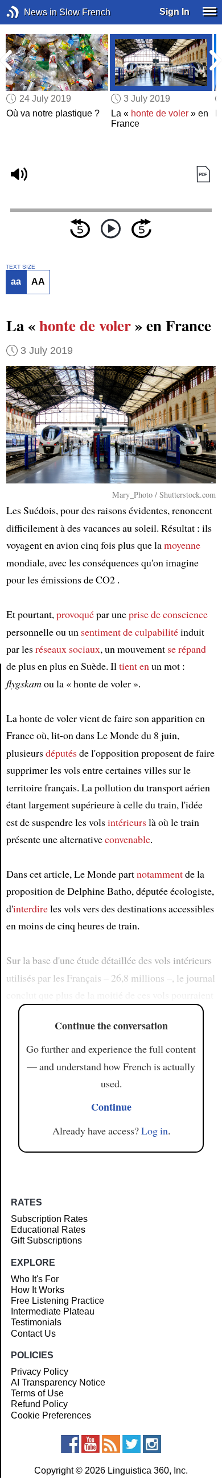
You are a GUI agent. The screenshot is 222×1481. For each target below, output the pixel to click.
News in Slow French (30, 12)
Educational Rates (48, 1229)
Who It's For (35, 1279)
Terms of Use (37, 1393)
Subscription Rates (49, 1219)
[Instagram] (152, 1444)
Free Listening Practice (57, 1300)
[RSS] (111, 1444)
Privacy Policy (39, 1371)
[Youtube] (90, 1444)
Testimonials (36, 1322)
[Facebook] (70, 1444)
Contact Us (33, 1333)
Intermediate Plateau (52, 1311)
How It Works (37, 1290)
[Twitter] (131, 1444)
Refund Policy (39, 1404)
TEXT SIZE (20, 267)
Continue (111, 1106)
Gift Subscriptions (46, 1240)
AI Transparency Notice (58, 1382)
